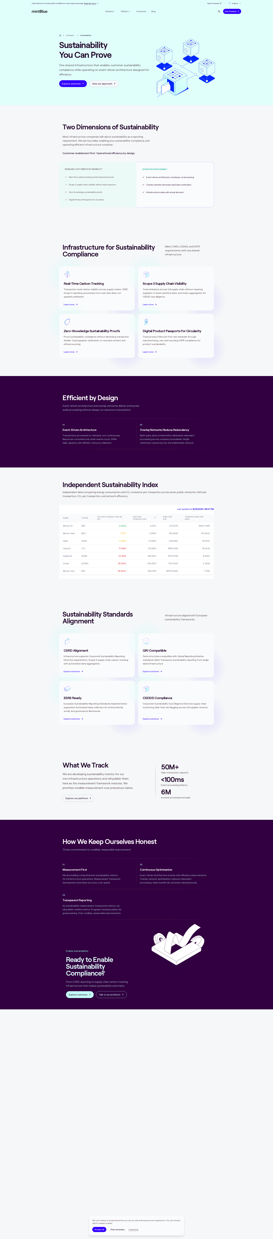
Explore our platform (77, 798)
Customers (141, 11)
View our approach (102, 83)
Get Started (230, 11)
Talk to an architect (109, 994)
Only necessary (117, 1229)
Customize (133, 1229)
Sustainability (85, 35)
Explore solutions (71, 83)
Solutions (109, 11)
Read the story (90, 3)
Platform (125, 11)
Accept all (99, 1229)
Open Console (213, 3)
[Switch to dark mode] (219, 11)
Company (70, 35)
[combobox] (234, 3)
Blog (153, 11)
